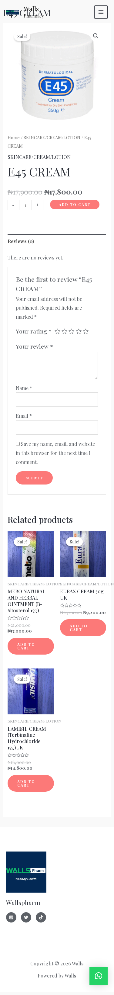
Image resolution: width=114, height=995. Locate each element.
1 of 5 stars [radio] (57, 331)
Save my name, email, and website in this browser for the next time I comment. (55, 453)
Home (14, 137)
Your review (34, 346)
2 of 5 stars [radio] (64, 331)
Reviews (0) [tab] (21, 241)
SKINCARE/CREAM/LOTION (52, 137)
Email (24, 416)
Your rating (34, 331)
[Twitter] (26, 917)
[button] (95, 36)
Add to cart (75, 204)
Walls (31, 9)
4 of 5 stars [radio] (79, 331)
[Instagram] (11, 917)
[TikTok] (41, 917)
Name (24, 388)
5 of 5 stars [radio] (86, 331)
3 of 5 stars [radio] (71, 331)
